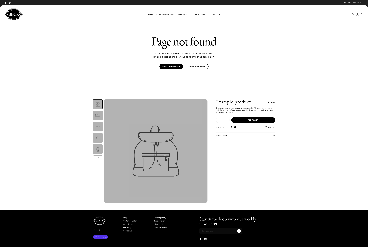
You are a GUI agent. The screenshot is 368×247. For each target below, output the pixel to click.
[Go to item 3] (98, 126)
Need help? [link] (271, 127)
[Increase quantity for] (227, 120)
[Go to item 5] (98, 149)
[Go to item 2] (98, 115)
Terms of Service (160, 227)
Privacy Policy (159, 224)
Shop (125, 218)
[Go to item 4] (98, 138)
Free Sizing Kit (129, 224)
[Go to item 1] (98, 104)
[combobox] (353, 2)
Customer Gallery (130, 221)
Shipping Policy (160, 218)
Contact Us (127, 231)
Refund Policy (159, 221)
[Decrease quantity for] (218, 120)
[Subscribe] (239, 231)
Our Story (127, 227)
